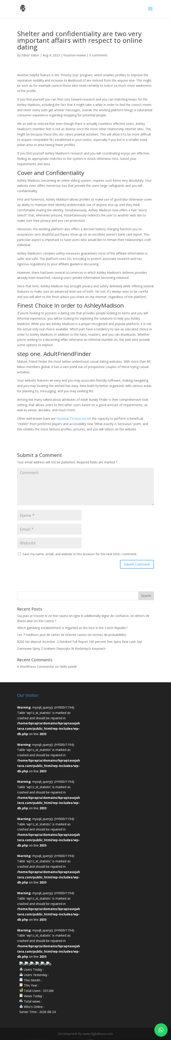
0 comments (98, 55)
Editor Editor (30, 55)
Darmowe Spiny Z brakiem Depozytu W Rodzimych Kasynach (61, 648)
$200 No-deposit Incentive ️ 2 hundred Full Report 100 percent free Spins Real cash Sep (79, 641)
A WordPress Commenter (35, 666)
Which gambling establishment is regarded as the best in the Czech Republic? (72, 628)
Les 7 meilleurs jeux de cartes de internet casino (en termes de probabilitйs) (71, 635)
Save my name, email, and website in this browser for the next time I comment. (79, 554)
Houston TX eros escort (74, 418)
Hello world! (68, 666)
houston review (74, 55)
